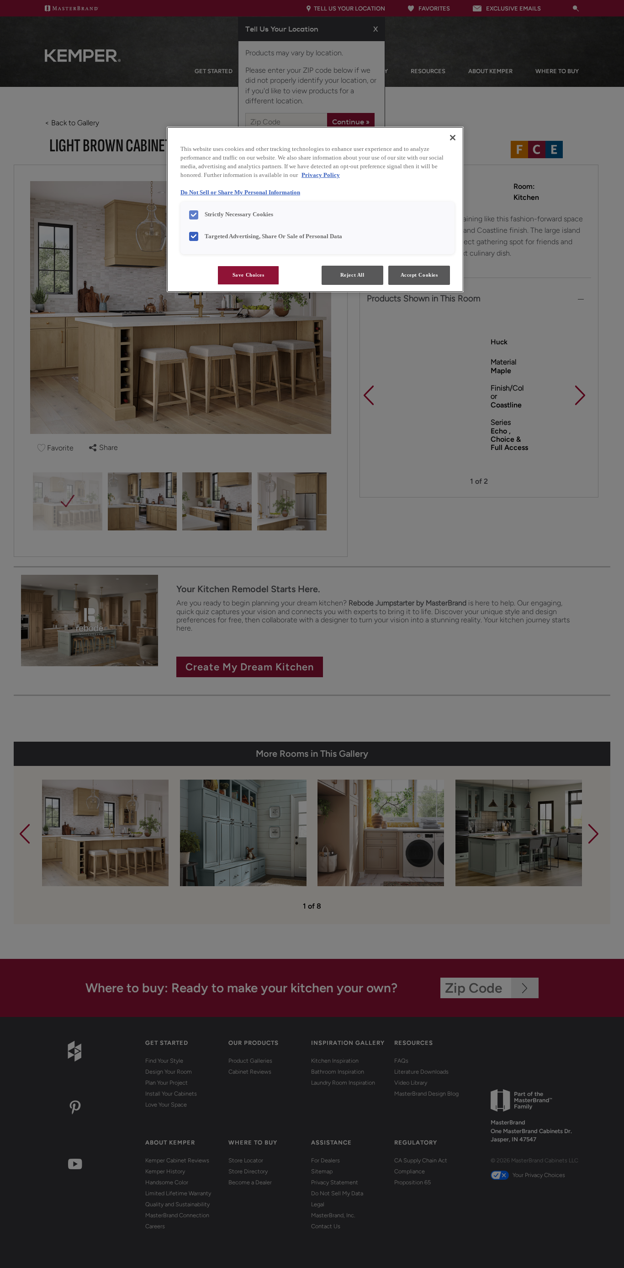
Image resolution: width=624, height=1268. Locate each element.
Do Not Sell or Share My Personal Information (240, 192)
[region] (315, 209)
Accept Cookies (419, 275)
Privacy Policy (320, 175)
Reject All (352, 275)
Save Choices (248, 275)
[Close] (453, 138)
